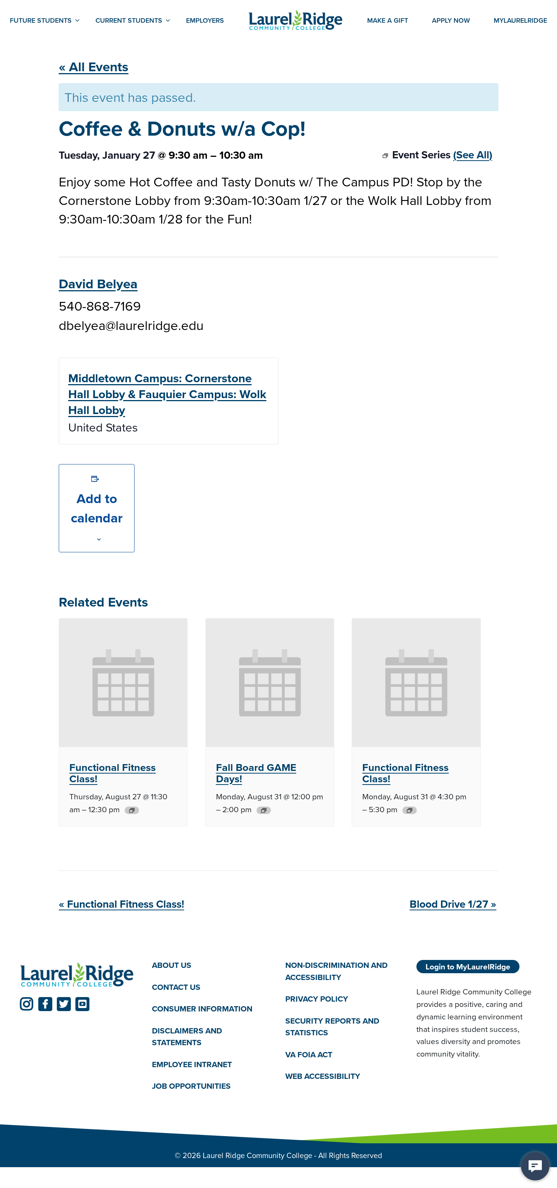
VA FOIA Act (308, 1054)
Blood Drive (453, 903)
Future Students (41, 20)
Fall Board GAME (256, 773)
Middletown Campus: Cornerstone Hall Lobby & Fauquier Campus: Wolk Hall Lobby (167, 394)
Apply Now (451, 20)
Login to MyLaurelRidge (468, 966)
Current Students (128, 20)
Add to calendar (97, 508)
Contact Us (176, 987)
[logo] (77, 975)
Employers (205, 20)
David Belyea (98, 283)
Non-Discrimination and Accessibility (336, 971)
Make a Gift (387, 20)
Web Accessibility (322, 1076)
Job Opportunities (191, 1086)
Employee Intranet (192, 1064)
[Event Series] (132, 810)
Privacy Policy (316, 999)
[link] (27, 1004)
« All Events (93, 66)
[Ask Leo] (535, 1166)
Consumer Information (202, 1008)
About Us (171, 965)
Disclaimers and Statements (187, 1037)
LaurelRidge (520, 20)
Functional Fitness (112, 773)
